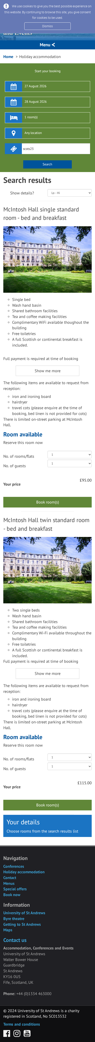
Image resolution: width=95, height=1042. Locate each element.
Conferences (13, 866)
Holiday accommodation (24, 871)
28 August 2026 (36, 101)
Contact (9, 877)
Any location (33, 133)
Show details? (22, 193)
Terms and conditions (21, 1024)
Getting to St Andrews (22, 924)
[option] (47, 259)
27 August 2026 (35, 86)
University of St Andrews (24, 912)
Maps (7, 929)
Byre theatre (13, 918)
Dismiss (47, 26)
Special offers (15, 888)
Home (8, 56)
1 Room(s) (31, 117)
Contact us (15, 940)
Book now (11, 894)
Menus (9, 883)
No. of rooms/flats (18, 456)
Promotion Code (47, 143)
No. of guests (14, 465)
